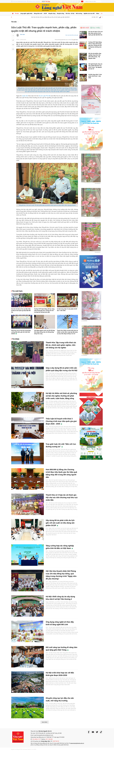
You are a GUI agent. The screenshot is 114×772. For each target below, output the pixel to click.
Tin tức (17, 13)
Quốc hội (25, 96)
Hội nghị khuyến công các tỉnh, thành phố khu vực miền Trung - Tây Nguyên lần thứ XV (95, 66)
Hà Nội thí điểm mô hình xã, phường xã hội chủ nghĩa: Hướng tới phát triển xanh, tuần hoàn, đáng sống (61, 395)
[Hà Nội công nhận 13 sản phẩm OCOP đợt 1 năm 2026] (67, 300)
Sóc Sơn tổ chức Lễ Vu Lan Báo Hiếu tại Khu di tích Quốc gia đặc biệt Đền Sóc (41, 17)
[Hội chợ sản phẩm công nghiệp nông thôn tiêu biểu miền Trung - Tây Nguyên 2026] (83, 56)
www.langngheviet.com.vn (77, 743)
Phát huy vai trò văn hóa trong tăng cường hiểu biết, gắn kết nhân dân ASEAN (21, 332)
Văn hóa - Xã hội (70, 13)
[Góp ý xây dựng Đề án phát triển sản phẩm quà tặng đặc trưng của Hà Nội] (27, 377)
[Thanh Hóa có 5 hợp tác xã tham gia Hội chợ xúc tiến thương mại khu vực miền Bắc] (27, 504)
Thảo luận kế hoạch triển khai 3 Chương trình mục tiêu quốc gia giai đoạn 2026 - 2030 (61, 421)
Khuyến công (51, 13)
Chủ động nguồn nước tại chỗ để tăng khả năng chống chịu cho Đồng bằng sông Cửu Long (44, 332)
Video (97, 13)
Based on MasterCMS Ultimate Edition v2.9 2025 (23, 749)
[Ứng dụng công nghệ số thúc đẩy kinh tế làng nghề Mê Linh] (27, 631)
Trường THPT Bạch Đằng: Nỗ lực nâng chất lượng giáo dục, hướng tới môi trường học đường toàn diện (44, 310)
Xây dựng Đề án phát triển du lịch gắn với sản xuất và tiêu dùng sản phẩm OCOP (60, 522)
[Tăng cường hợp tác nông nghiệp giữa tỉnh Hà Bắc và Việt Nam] (27, 555)
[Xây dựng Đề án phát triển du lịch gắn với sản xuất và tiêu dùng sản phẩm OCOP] (27, 529)
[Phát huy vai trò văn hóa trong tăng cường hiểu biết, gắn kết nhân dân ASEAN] (21, 322)
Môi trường (79, 13)
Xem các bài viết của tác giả (71, 35)
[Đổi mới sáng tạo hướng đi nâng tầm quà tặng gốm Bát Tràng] (27, 656)
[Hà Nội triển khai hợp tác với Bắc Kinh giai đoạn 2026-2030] (27, 682)
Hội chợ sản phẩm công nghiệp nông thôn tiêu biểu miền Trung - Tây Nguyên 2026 (94, 56)
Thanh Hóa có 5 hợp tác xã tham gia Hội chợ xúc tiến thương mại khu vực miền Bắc (62, 497)
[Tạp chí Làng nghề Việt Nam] (17, 736)
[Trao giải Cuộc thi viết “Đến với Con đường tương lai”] (27, 453)
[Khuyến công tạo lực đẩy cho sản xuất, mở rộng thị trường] (27, 707)
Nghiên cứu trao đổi (89, 13)
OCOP (45, 13)
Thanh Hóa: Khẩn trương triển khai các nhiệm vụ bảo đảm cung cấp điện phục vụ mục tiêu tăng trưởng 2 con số (67, 332)
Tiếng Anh (82, 1)
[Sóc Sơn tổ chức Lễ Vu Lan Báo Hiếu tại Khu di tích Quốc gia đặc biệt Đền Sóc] (21, 300)
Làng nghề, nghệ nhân (26, 13)
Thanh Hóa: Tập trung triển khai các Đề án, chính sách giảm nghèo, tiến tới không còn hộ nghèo (61, 345)
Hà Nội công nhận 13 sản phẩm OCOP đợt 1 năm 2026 (95, 76)
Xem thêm (44, 722)
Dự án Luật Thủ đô (44, 96)
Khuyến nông (60, 13)
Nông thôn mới (38, 13)
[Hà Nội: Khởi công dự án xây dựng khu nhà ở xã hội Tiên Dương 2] (27, 606)
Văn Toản (22, 34)
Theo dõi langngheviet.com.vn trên (63, 39)
